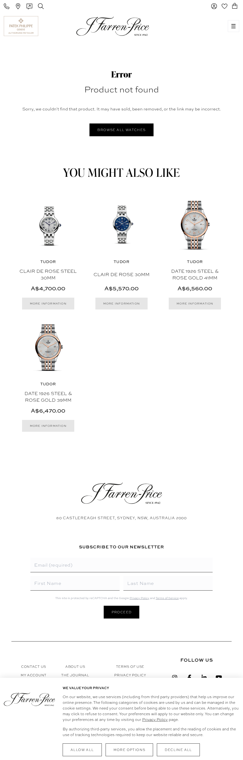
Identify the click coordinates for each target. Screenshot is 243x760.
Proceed (122, 612)
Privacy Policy (139, 598)
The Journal (75, 675)
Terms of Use (130, 666)
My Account (34, 675)
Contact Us (33, 666)
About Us (75, 666)
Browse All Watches (121, 130)
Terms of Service (167, 598)
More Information (48, 303)
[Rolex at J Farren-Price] (205, 26)
